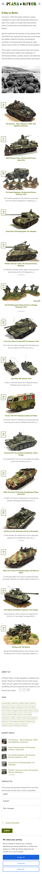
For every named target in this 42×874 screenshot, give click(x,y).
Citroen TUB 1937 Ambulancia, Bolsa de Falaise (21, 416)
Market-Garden (12, 714)
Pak (24, 718)
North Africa (6, 718)
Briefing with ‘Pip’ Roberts (21, 647)
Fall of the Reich (30, 707)
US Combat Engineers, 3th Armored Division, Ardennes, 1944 (21, 193)
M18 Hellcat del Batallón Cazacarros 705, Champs (21, 610)
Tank (10, 725)
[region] (21, 855)
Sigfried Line (30, 721)
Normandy (28, 714)
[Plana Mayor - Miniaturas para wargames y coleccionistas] (21, 4)
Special (4, 725)
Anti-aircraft (6, 703)
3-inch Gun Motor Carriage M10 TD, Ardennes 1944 (21, 341)
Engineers (20, 707)
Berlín (33, 703)
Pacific (19, 718)
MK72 (21, 714)
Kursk (36, 711)
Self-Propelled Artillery (17, 721)
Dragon (12, 707)
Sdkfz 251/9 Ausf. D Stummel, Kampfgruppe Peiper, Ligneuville (21, 493)
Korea (30, 711)
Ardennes (14, 703)
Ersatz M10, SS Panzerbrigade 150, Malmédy (21, 231)
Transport (16, 725)
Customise (21, 863)
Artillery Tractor (24, 703)
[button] (3, 4)
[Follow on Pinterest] (28, 690)
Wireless (24, 725)
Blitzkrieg (5, 707)
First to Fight (6, 711)
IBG (20, 711)
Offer (13, 718)
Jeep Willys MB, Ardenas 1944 (21, 379)
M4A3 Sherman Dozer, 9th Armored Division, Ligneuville (21, 159)
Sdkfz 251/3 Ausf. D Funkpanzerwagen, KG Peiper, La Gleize (21, 572)
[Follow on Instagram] (24, 690)
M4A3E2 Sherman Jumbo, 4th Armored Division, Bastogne (21, 265)
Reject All (21, 869)
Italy (25, 711)
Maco (4, 714)
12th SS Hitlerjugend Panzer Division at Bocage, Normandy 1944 (21, 306)
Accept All (21, 857)
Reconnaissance (32, 718)
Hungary (14, 711)
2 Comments (14, 775)
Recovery (5, 721)
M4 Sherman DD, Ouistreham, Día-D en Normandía (21, 531)
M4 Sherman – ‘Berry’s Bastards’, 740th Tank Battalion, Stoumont (21, 125)
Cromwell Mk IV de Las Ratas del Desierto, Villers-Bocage (21, 454)
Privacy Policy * (16, 823)
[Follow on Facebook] (20, 690)
